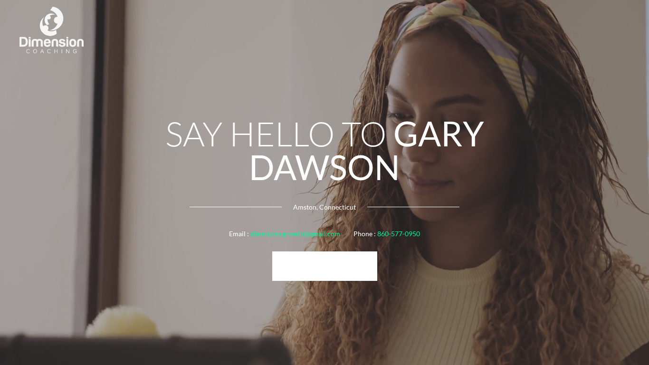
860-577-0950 (398, 234)
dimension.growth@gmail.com (295, 234)
